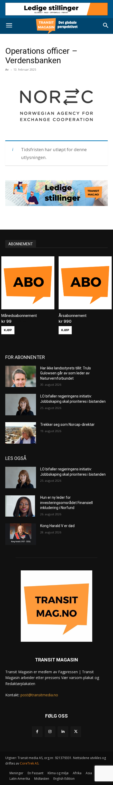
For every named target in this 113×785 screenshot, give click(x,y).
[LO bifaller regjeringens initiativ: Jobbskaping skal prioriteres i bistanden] (20, 404)
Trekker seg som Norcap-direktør (67, 424)
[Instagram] (50, 731)
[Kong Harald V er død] (20, 534)
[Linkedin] (63, 731)
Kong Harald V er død (57, 526)
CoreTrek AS (29, 763)
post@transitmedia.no (39, 694)
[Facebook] (37, 731)
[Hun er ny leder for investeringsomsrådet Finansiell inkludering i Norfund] (20, 506)
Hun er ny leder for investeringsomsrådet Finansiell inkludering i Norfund (66, 502)
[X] (76, 731)
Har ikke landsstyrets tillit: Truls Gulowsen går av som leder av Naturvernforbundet (65, 373)
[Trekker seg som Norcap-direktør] (20, 433)
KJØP (8, 330)
